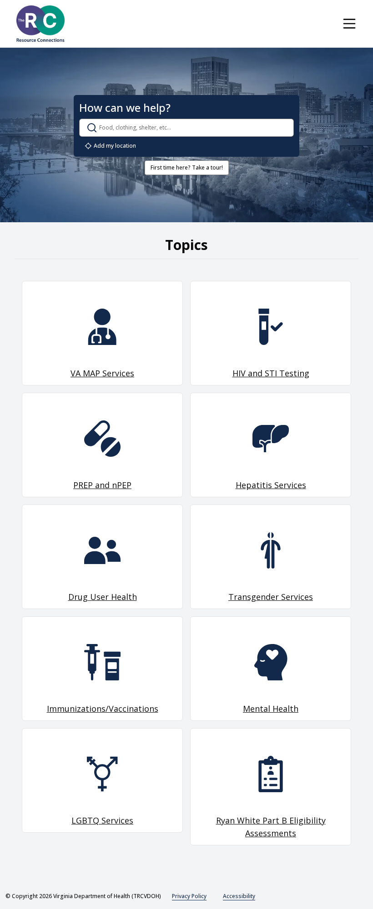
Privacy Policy (189, 896)
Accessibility (239, 896)
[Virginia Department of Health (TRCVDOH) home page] (40, 23)
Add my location (115, 146)
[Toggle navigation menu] (349, 23)
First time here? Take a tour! (187, 167)
